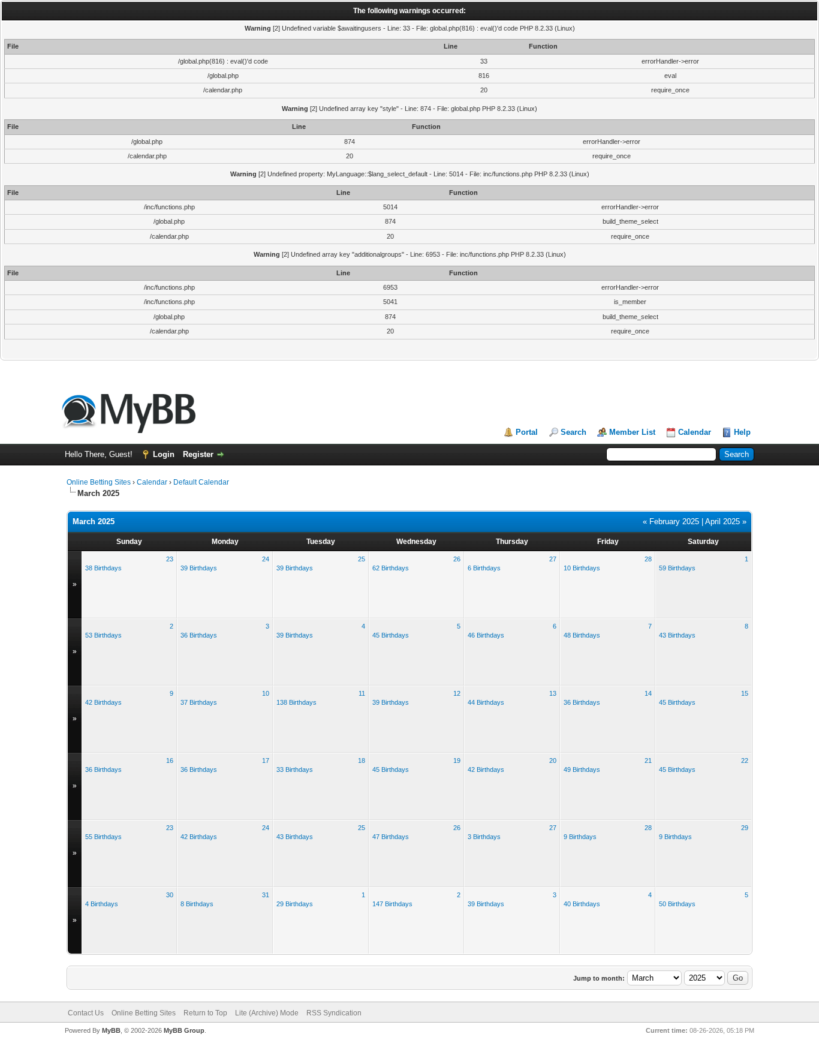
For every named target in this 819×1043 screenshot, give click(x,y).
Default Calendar (201, 482)
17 (265, 760)
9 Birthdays (580, 836)
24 (265, 559)
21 (648, 760)
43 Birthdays (677, 635)
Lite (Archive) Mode (267, 1013)
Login (163, 454)
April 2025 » (725, 521)
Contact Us (86, 1013)
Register (198, 454)
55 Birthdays (103, 836)
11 (362, 693)
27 (552, 559)
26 (456, 559)
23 (169, 559)
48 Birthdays (582, 635)
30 (169, 894)
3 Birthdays (484, 836)
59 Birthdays (677, 568)
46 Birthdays (486, 635)
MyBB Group (184, 1030)
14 (648, 693)
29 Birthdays (294, 903)
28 (648, 559)
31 (265, 894)
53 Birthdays (103, 635)
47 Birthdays (390, 836)
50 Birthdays (677, 903)
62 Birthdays (390, 568)
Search (573, 432)
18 (361, 760)
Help (742, 432)
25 (361, 559)
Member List (632, 432)
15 (744, 693)
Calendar (694, 432)
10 (265, 693)
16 (169, 760)
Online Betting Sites (99, 482)
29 (744, 827)
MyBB (111, 1030)
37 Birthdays (198, 702)
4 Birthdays (101, 903)
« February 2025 (671, 521)
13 (552, 693)
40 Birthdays (582, 903)
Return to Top (205, 1013)
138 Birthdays (296, 702)
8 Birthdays (196, 903)
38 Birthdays (103, 568)
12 (456, 693)
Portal (527, 432)
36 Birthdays (198, 635)
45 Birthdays (390, 635)
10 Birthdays (582, 568)
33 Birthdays (294, 769)
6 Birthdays (484, 568)
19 (456, 760)
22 (744, 760)
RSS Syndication (334, 1013)
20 (552, 760)
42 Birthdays (103, 702)
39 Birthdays (198, 568)
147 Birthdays (392, 903)
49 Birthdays (582, 769)
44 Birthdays (486, 702)
